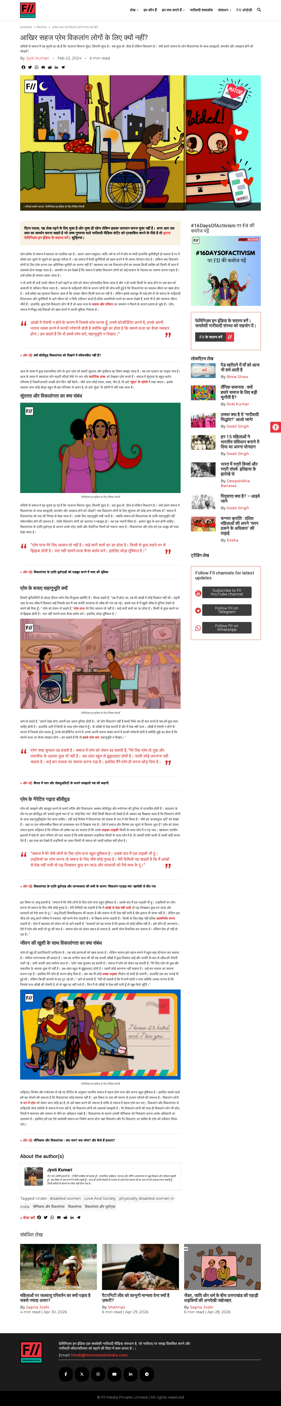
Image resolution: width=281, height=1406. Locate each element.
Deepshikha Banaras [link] (235, 483)
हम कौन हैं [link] (150, 10)
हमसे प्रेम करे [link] (91, 737)
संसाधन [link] (223, 10)
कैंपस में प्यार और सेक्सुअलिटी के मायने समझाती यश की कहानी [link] (71, 783)
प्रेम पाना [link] (80, 608)
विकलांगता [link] (42, 27)
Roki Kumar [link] (238, 404)
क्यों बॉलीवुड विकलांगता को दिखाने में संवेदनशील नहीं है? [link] (67, 355)
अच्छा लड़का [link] (110, 974)
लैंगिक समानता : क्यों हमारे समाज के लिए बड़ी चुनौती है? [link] (239, 392)
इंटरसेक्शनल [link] (26, 27)
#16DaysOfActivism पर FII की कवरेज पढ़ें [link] (222, 228)
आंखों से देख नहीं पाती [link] (118, 908)
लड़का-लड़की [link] (111, 830)
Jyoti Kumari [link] (37, 58)
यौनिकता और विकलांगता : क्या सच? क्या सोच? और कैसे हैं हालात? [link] (74, 1140)
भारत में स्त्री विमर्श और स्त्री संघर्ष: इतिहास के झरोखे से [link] (239, 469)
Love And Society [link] (100, 1198)
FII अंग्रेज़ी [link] (244, 10)
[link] (275, 427)
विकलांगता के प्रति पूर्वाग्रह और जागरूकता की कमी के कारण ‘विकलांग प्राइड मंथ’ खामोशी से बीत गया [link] (95, 886)
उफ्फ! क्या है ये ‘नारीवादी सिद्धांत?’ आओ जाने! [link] (240, 417)
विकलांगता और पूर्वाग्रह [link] (100, 1206)
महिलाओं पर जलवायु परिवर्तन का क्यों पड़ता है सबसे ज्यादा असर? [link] (55, 1298)
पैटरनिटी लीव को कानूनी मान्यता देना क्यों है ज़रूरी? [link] (136, 1298)
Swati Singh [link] (238, 426)
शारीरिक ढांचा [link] (98, 377)
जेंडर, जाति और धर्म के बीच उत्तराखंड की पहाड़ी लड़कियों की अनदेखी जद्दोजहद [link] (221, 1298)
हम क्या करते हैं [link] (172, 10)
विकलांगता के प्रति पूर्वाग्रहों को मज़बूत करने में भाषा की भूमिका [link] (71, 572)
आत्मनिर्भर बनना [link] (165, 918)
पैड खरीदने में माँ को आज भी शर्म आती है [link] (240, 367)
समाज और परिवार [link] (103, 304)
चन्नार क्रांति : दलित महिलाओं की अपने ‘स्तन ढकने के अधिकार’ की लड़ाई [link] (239, 526)
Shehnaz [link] (116, 1307)
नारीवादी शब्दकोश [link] (201, 10)
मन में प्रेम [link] (29, 1103)
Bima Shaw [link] (237, 377)
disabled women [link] (65, 1198)
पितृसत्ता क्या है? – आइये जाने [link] (240, 499)
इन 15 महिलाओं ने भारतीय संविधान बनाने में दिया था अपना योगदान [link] (240, 441)
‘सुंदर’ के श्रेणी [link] (139, 382)
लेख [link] (133, 10)
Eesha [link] (232, 540)
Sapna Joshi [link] (37, 1307)
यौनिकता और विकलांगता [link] (49, 1206)
